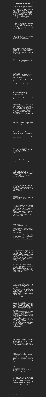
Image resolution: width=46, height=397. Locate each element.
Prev (13, 2)
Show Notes (15, 394)
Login (3, 0)
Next (32, 2)
